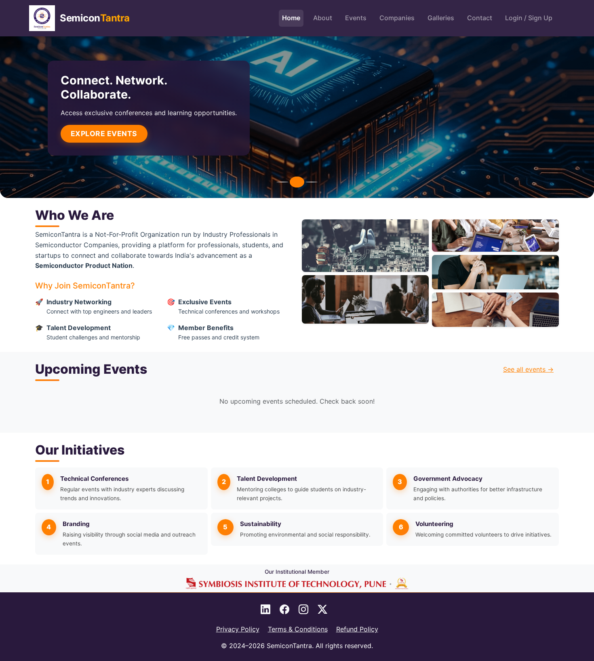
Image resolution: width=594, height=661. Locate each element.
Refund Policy (357, 629)
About (322, 18)
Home (291, 18)
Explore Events (104, 133)
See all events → (528, 369)
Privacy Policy (237, 629)
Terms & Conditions (298, 629)
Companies (397, 18)
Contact (479, 18)
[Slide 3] (311, 182)
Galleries (441, 18)
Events (356, 18)
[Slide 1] (282, 182)
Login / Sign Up (528, 18)
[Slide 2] (297, 182)
